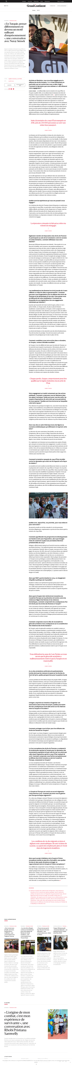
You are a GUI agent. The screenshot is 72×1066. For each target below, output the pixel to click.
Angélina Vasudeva (12, 78)
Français (34, 10)
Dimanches (36, 1)
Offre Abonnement (61, 5)
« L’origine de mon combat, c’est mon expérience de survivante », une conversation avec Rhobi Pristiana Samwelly (17, 1023)
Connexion (52, 5)
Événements (47, 1)
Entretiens (6, 20)
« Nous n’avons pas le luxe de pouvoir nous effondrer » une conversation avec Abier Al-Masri (44, 931)
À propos (6, 1058)
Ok (36, 1064)
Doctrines (30, 1)
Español (38, 10)
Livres (41, 1)
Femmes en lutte (12, 20)
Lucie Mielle (19, 78)
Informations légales (24, 1058)
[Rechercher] (10, 1)
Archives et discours (57, 926)
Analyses (24, 1)
